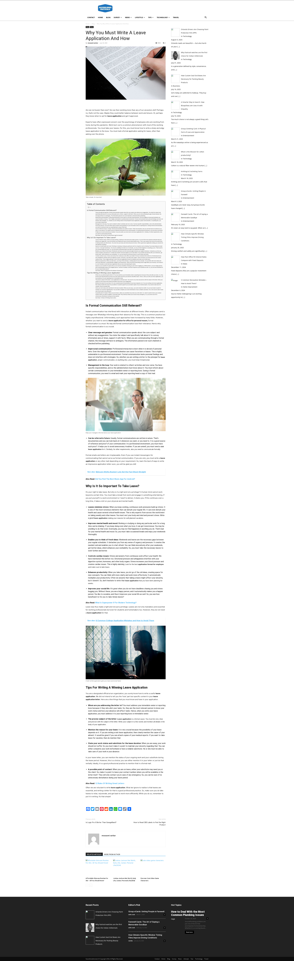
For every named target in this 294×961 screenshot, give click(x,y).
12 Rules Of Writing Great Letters (109, 783)
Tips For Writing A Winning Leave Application (103, 273)
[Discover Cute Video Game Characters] (153, 867)
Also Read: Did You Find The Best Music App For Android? (109, 235)
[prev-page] (87, 885)
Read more (189, 932)
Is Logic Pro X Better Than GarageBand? (101, 822)
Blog (108, 17)
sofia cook (131, 914)
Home (100, 17)
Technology (162, 17)
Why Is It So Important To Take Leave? (101, 237)
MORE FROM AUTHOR (112, 854)
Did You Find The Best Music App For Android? (115, 479)
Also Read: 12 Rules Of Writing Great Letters (105, 297)
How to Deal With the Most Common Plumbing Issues (188, 913)
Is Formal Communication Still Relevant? (102, 210)
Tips (150, 17)
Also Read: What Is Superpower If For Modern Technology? (109, 270)
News (127, 17)
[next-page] (90, 885)
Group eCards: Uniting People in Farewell (146, 911)
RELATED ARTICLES (94, 854)
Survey (117, 17)
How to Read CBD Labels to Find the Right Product (150, 823)
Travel (176, 17)
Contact (91, 17)
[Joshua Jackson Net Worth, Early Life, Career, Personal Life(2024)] (125, 867)
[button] (205, 18)
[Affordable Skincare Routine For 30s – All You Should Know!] (98, 867)
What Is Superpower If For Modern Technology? (116, 603)
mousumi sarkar (93, 43)
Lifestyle (139, 17)
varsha (130, 941)
